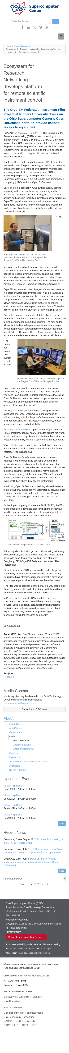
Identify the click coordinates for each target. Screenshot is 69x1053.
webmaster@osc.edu (17, 919)
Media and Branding (23, 748)
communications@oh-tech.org (19, 703)
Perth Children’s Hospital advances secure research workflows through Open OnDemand (31, 862)
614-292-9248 (13, 915)
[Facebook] (22, 28)
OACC (7, 1025)
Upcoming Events (22, 744)
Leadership (15, 757)
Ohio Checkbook (12, 1001)
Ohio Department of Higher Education (26, 976)
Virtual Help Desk (13, 785)
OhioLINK (30, 1021)
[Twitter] (34, 28)
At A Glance (15, 728)
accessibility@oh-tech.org (38, 953)
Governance (15, 732)
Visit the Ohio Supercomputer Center (28, 761)
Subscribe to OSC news (34, 709)
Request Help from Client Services (26, 937)
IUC (16, 1025)
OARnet (8, 1021)
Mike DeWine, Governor (16, 996)
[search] (30, 21)
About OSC (15, 724)
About (8, 718)
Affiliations (14, 765)
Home (8, 46)
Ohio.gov (37, 996)
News (12, 736)
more (61, 823)
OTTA (25, 1025)
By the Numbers (17, 770)
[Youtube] (46, 28)
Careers (13, 753)
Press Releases (21, 46)
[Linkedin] (29, 28)
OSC (18, 1021)
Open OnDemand (16, 429)
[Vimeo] (41, 28)
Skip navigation (9, 2)
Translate (44, 884)
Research (9, 676)
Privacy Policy (13, 931)
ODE (34, 1025)
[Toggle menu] (61, 36)
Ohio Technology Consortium (19, 1017)
